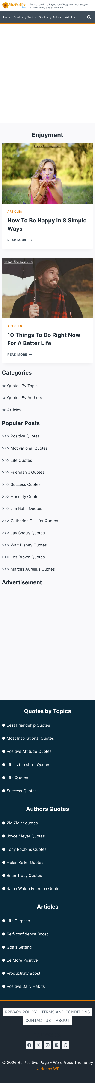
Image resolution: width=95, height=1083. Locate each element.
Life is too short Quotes (28, 764)
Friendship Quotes (28, 472)
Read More (19, 240)
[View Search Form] (89, 17)
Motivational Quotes (29, 448)
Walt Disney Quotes (29, 545)
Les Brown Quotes (28, 557)
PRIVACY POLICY (21, 1012)
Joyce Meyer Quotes (26, 836)
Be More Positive (22, 960)
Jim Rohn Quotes (26, 508)
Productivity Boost (23, 973)
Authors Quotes (47, 809)
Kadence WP (47, 1068)
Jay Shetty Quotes (28, 533)
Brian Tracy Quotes (24, 875)
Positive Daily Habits (26, 986)
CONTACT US (38, 1020)
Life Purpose (18, 920)
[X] (38, 1045)
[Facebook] (29, 1045)
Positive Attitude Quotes (29, 751)
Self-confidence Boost (27, 934)
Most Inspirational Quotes (30, 738)
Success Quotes (26, 484)
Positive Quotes (25, 436)
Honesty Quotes (26, 496)
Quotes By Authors (24, 397)
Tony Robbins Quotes (27, 849)
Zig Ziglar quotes (22, 823)
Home (7, 17)
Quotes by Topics (25, 17)
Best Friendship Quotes (28, 725)
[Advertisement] (47, 73)
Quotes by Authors (50, 17)
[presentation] (47, 173)
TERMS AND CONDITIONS (65, 1012)
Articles (70, 17)
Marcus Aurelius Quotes (33, 569)
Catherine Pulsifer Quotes (34, 520)
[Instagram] (47, 1045)
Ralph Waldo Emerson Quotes (34, 888)
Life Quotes (21, 460)
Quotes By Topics (23, 385)
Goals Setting (19, 947)
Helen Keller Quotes (25, 862)
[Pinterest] (56, 1045)
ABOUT (63, 1020)
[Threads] (65, 1045)
